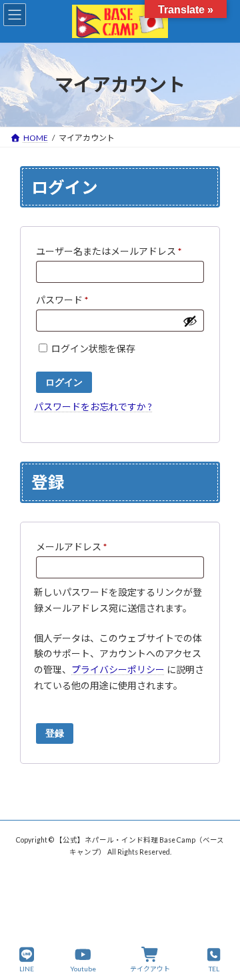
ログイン (64, 382)
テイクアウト (150, 969)
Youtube (83, 969)
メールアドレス (75, 548)
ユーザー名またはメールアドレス (113, 253)
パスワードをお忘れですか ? (93, 406)
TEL (214, 969)
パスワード (66, 302)
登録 (54, 733)
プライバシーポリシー (118, 669)
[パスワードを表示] (190, 321)
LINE (26, 969)
